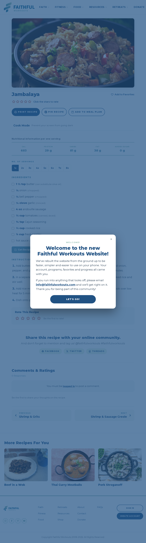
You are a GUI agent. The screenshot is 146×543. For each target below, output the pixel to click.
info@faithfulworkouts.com (55, 284)
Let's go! (73, 299)
